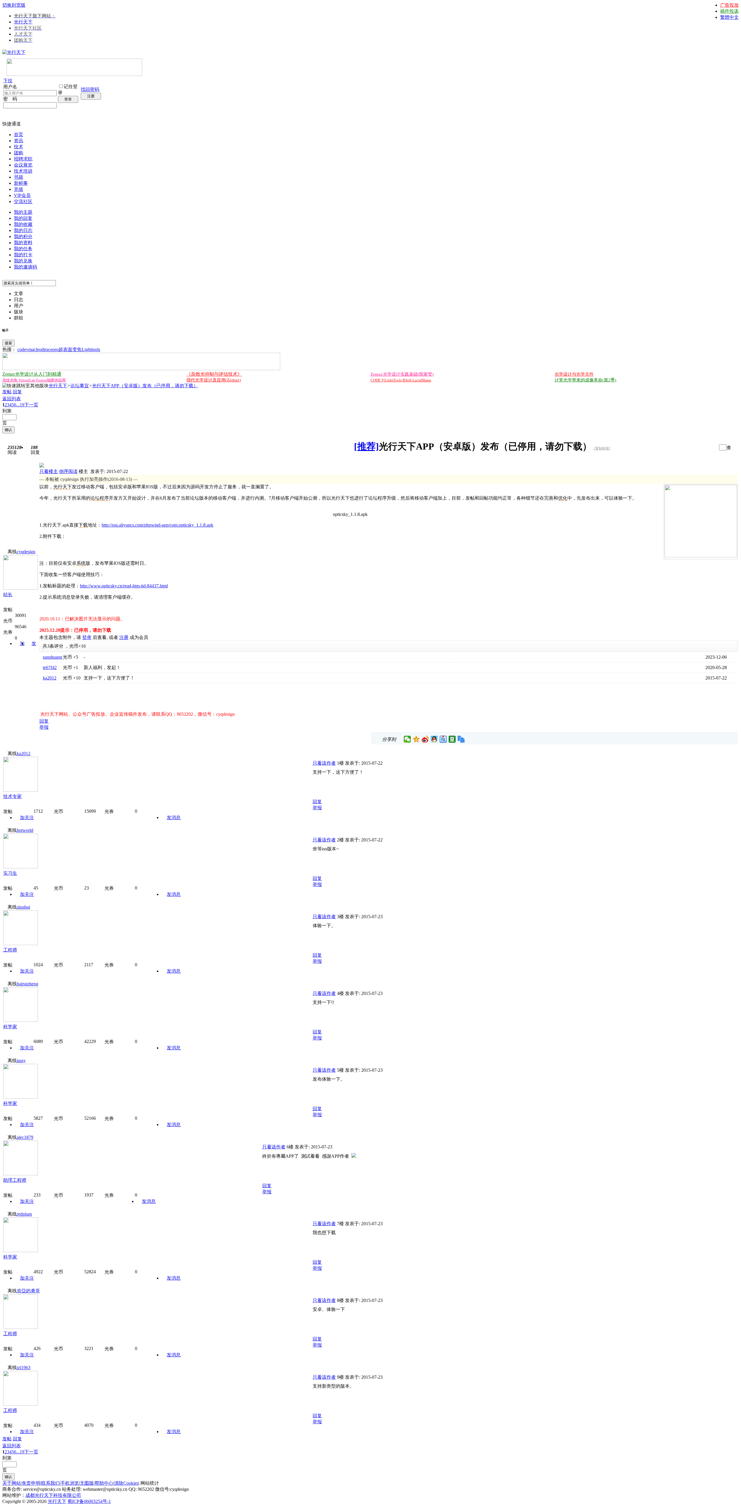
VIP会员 (22, 195)
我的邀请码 (25, 266)
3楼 (340, 916)
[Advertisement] (107, 695)
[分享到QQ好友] (434, 739)
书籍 (18, 177)
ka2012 (49, 677)
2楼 (340, 839)
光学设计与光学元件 (574, 374)
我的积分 (23, 236)
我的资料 (23, 242)
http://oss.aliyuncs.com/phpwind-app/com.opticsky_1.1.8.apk (157, 525)
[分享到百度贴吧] (443, 739)
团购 (18, 152)
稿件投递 (729, 11)
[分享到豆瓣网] (452, 739)
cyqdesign (26, 551)
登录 (68, 99)
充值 (18, 189)
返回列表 (11, 398)
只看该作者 (324, 763)
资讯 (18, 140)
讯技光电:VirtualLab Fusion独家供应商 (34, 380)
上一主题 (707, 447)
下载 (83, 525)
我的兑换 (23, 260)
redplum (24, 1214)
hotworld (25, 830)
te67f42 (50, 667)
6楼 (290, 1146)
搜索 (8, 343)
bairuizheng (27, 983)
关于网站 (11, 1483)
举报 (44, 727)
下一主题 (712, 447)
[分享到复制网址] (461, 739)
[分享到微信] (407, 739)
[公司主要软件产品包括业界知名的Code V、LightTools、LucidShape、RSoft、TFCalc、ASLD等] (701, 555)
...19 (20, 404)
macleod (36, 349)
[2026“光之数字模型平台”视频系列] (141, 368)
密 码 (10, 98)
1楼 (340, 763)
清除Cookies (126, 1483)
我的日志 (23, 230)
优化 (562, 498)
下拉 (7, 80)
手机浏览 (69, 1483)
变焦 (77, 349)
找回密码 (90, 89)
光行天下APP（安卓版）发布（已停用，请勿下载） (145, 385)
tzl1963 (23, 1367)
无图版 (87, 1483)
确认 (8, 430)
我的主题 (23, 212)
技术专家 (12, 796)
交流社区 (23, 201)
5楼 (340, 1070)
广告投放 (729, 5)
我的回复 (23, 218)
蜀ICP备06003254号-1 (89, 1501)
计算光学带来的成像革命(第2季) (585, 380)
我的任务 (23, 248)
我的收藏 (23, 224)
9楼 (340, 1377)
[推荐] (366, 446)
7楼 (340, 1223)
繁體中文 (729, 17)
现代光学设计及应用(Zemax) (213, 380)
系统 (81, 563)
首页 (18, 134)
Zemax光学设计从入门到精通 (31, 374)
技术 (18, 146)
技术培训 (23, 171)
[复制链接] (602, 448)
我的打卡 (23, 254)
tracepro (51, 349)
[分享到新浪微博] (425, 739)
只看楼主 (48, 471)
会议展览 (23, 164)
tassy (21, 1060)
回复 (17, 391)
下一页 (31, 404)
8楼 (340, 1300)
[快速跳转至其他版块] (25, 386)
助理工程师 (14, 1180)
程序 (104, 498)
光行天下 (23, 21)
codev (22, 349)
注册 (91, 96)
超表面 (65, 349)
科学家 (10, 1026)
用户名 (10, 86)
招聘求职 (23, 158)
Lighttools (91, 349)
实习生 (10, 873)
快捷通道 (11, 123)
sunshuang (52, 657)
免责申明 (31, 1483)
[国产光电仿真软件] (74, 74)
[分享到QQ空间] (416, 739)
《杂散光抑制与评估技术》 (214, 374)
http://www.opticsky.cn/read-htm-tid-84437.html (124, 585)
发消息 (174, 817)
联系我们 (50, 1483)
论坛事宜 (79, 385)
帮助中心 (104, 1483)
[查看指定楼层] (729, 447)
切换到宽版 (13, 5)
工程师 (10, 949)
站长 (7, 594)
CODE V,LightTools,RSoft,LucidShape (400, 380)
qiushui (23, 907)
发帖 (7, 391)
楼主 (83, 471)
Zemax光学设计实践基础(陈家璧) (402, 374)
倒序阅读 (68, 471)
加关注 (27, 817)
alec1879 (25, 1137)
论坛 (95, 498)
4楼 (340, 993)
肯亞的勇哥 (28, 1290)
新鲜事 (21, 183)
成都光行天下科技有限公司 (53, 1495)
